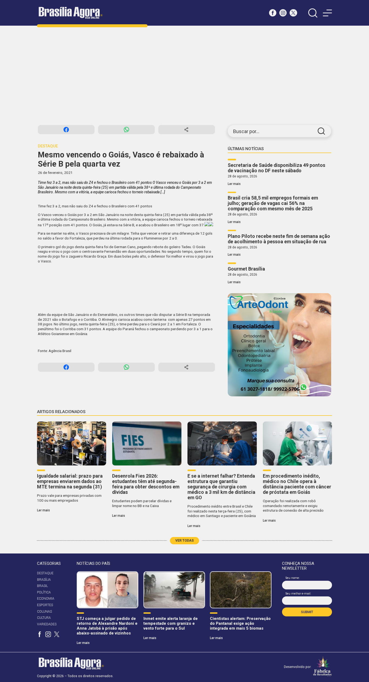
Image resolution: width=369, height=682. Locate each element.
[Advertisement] (184, 75)
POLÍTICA (44, 592)
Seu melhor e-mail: (298, 593)
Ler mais (234, 184)
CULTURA (44, 618)
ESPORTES (45, 605)
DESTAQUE (45, 573)
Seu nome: (293, 578)
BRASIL (42, 586)
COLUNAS (44, 611)
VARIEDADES (46, 624)
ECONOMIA (45, 598)
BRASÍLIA (44, 580)
